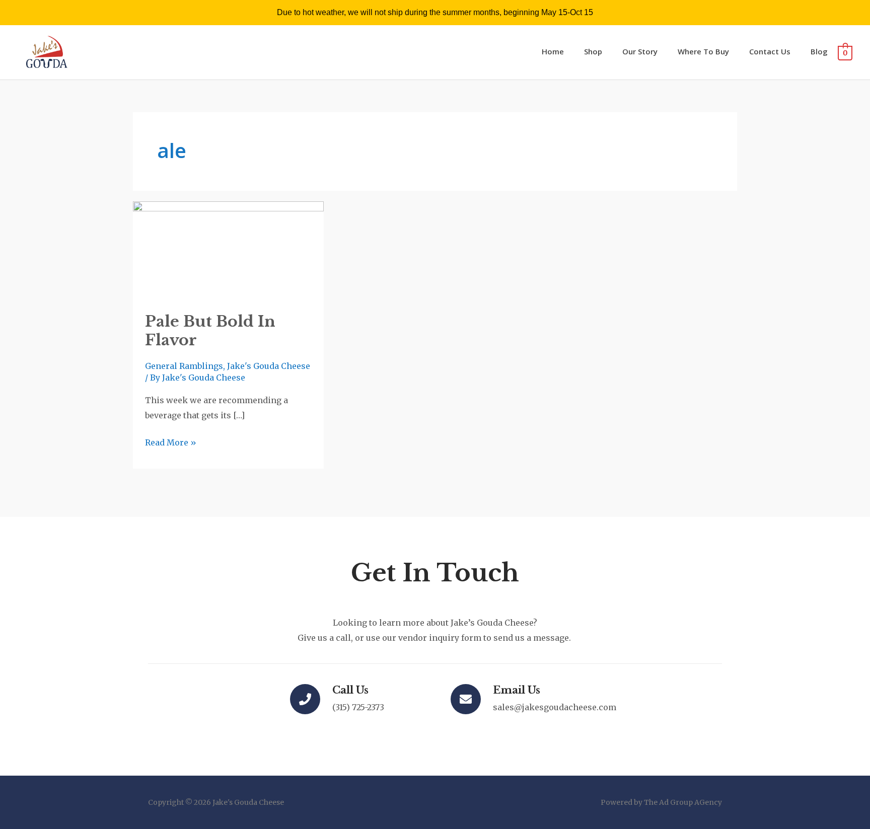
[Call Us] (305, 699)
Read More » (170, 441)
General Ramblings (184, 366)
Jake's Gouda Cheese (268, 366)
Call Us (350, 690)
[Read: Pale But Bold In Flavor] (228, 250)
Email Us (516, 690)
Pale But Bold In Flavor (210, 330)
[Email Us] (466, 699)
